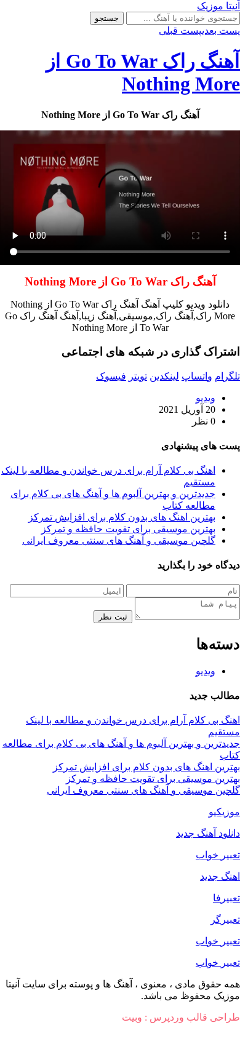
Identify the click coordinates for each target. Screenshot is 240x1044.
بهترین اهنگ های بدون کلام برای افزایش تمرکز (121, 517)
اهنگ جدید (220, 876)
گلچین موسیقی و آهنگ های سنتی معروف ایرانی (118, 540)
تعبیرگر (225, 919)
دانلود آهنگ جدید (208, 833)
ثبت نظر (112, 616)
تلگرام (227, 376)
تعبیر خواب (218, 855)
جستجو (107, 18)
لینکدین (164, 376)
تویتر (138, 376)
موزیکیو (224, 812)
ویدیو (205, 397)
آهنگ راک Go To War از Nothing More (143, 72)
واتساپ (197, 376)
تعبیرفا (226, 898)
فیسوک (111, 376)
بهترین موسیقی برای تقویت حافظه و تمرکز (128, 529)
